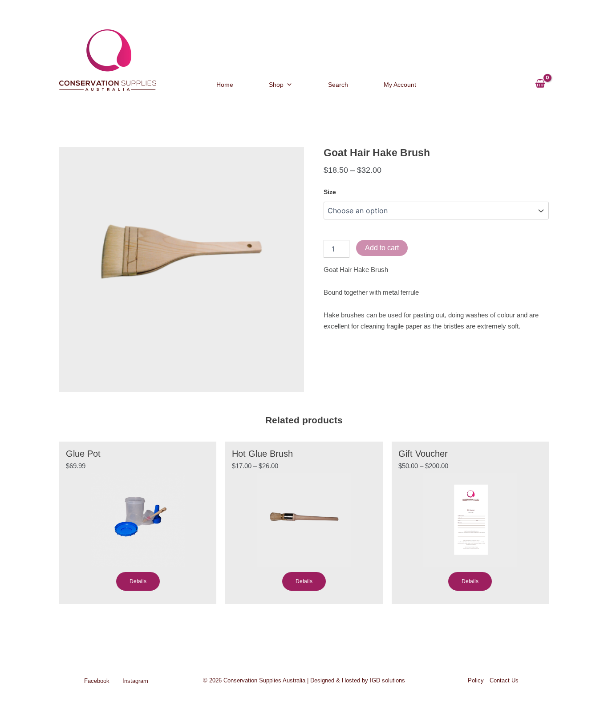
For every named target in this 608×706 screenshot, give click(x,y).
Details (138, 581)
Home (224, 84)
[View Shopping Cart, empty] (540, 79)
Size (330, 191)
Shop (276, 84)
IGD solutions (387, 680)
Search (338, 84)
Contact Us (504, 680)
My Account (400, 84)
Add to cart (382, 248)
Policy (476, 680)
